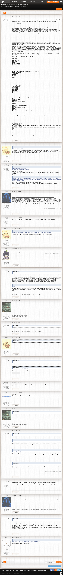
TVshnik (6, 191)
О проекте (3, 570)
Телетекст (4, 4)
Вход (49, 1)
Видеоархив (14, 1)
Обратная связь (27, 570)
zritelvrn (6, 300)
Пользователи (34, 570)
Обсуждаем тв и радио (9, 6)
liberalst (6, 392)
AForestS (6, 382)
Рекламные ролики (11, 4)
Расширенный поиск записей (22, 4)
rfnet (6, 480)
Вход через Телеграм (55, 565)
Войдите (4, 565)
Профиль (16, 140)
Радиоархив (23, 1)
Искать (59, 562)
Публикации (32, 1)
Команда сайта (9, 570)
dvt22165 (6, 144)
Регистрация (55, 1)
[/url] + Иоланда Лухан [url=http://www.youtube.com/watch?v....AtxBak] (32, 200)
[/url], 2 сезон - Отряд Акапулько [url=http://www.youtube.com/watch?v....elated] (35, 204)
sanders (6, 217)
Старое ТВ (17, 6)
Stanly (6, 248)
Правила (21, 570)
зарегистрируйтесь (11, 565)
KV (6, 16)
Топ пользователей (42, 570)
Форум (41, 1)
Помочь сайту (16, 570)
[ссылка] (20, 16)
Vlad (6, 537)
